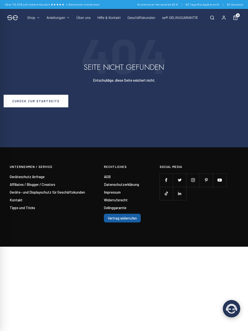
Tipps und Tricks (22, 207)
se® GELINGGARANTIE (180, 18)
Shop (31, 18)
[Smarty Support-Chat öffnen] (231, 308)
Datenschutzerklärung (121, 184)
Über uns (83, 18)
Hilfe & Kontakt (109, 18)
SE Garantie (235, 4)
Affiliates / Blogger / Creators (32, 184)
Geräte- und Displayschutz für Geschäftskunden (47, 192)
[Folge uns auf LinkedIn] (179, 193)
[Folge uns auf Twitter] (179, 180)
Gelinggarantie (115, 207)
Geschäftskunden (141, 18)
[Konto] (223, 17)
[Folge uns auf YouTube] (219, 180)
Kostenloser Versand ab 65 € (157, 4)
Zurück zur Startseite (36, 101)
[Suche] (212, 17)
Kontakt (16, 200)
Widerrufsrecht (116, 200)
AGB (107, 176)
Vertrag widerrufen (122, 218)
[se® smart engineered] (12, 17)
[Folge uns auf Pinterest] (206, 180)
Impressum (112, 192)
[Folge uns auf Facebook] (166, 180)
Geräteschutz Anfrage (27, 176)
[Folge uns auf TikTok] (166, 193)
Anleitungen (55, 18)
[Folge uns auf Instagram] (193, 180)
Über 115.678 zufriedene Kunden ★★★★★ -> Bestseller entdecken (52, 4)
